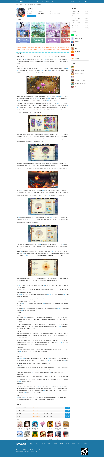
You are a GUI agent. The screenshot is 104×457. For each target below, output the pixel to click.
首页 (27, 1)
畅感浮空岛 (19, 413)
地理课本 (79, 443)
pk (61, 342)
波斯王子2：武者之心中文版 (22, 410)
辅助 (24, 253)
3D (22, 308)
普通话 (25, 317)
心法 (21, 251)
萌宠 (20, 299)
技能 (20, 365)
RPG (33, 56)
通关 (57, 388)
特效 (33, 372)
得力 (51, 299)
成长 (60, 56)
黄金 (48, 100)
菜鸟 (40, 70)
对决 (48, 294)
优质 (41, 109)
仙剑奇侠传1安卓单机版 (21, 407)
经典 (22, 310)
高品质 (57, 168)
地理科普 (37, 443)
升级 (38, 98)
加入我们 (31, 449)
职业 (44, 61)
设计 (28, 289)
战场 (22, 303)
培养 (39, 299)
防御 (52, 251)
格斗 (38, 370)
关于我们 (17, 449)
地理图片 (73, 443)
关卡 (61, 386)
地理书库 (85, 443)
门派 (40, 360)
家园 (46, 59)
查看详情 (67, 407)
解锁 (57, 96)
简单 (40, 244)
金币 (31, 100)
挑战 (51, 294)
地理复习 (67, 443)
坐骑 (19, 217)
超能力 (24, 397)
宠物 (43, 190)
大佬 (50, 70)
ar (23, 68)
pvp (67, 68)
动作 (20, 358)
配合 (42, 386)
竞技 (18, 70)
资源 (49, 195)
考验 (38, 386)
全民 (65, 360)
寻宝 (35, 105)
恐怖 (24, 255)
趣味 (25, 56)
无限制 (58, 308)
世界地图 (37, 444)
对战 (27, 255)
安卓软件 (43, 444)
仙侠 (41, 56)
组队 (49, 360)
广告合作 (38, 449)
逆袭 (42, 70)
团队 (40, 386)
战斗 (64, 294)
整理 (49, 98)
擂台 (49, 358)
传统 (26, 59)
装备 (61, 96)
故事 (44, 56)
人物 (68, 56)
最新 (31, 1)
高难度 (57, 342)
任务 (51, 217)
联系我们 (24, 449)
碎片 (20, 351)
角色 (22, 289)
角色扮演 (27, 4)
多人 (22, 294)
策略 (20, 381)
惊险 (52, 386)
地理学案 (61, 443)
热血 (20, 294)
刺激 (50, 372)
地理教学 (31, 443)
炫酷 (60, 326)
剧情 (44, 390)
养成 (21, 190)
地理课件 (49, 443)
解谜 (25, 392)
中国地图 (31, 444)
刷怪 (58, 103)
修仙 (20, 56)
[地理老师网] (20, 2)
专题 (52, 1)
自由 (63, 285)
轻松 (40, 72)
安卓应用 (36, 1)
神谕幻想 (18, 416)
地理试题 (43, 443)
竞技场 (37, 360)
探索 (44, 303)
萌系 (18, 397)
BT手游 (47, 1)
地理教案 (55, 443)
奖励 (19, 100)
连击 (44, 370)
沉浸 (44, 285)
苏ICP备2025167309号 (34, 451)
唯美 (20, 285)
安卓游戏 (42, 1)
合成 (63, 244)
